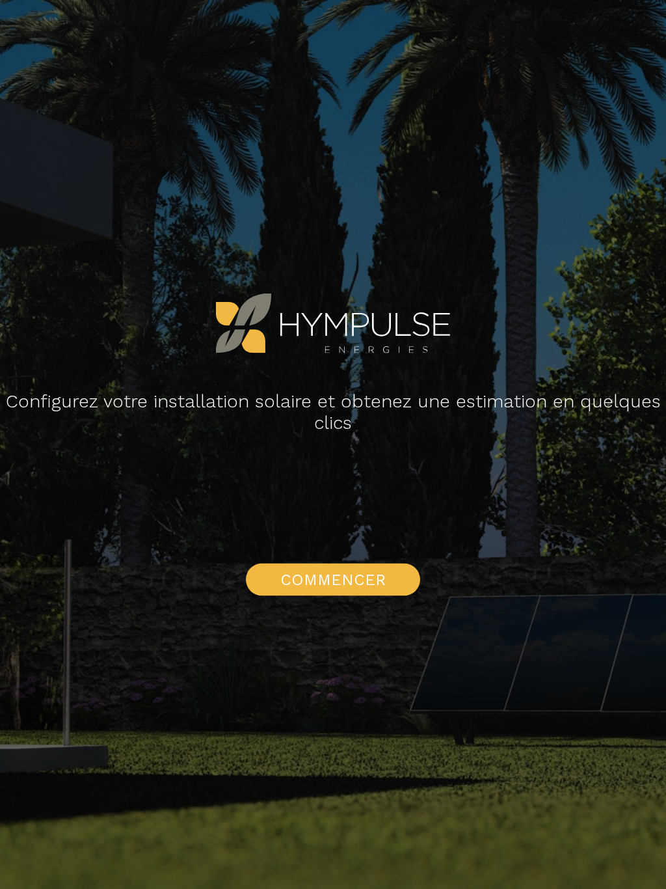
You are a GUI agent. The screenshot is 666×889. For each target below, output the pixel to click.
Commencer (333, 580)
